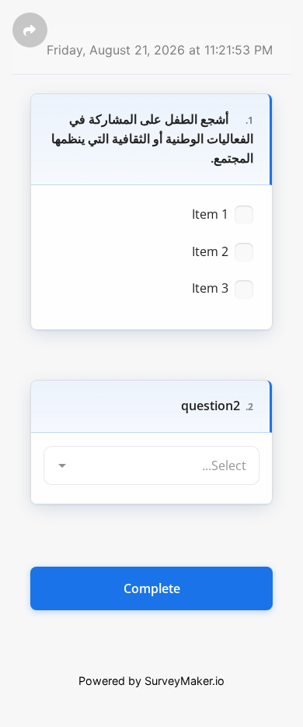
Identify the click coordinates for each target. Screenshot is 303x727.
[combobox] (151, 442)
